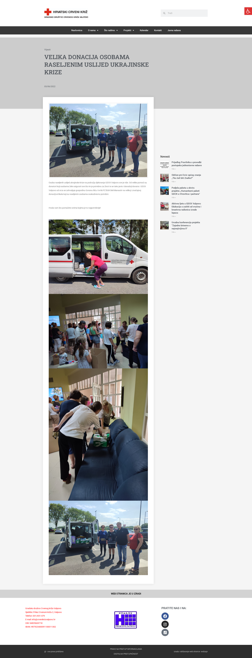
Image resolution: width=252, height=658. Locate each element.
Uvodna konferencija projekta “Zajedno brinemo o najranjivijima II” (186, 225)
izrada (176, 651)
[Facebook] (165, 616)
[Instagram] (165, 624)
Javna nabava (174, 30)
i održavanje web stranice (189, 651)
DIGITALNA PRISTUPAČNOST (126, 654)
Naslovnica (76, 30)
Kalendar (144, 30)
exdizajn (204, 651)
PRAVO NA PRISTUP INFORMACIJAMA (126, 649)
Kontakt (158, 30)
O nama (92, 30)
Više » (174, 169)
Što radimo (109, 30)
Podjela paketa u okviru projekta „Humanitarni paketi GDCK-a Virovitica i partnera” (186, 191)
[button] (248, 11)
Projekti (127, 30)
